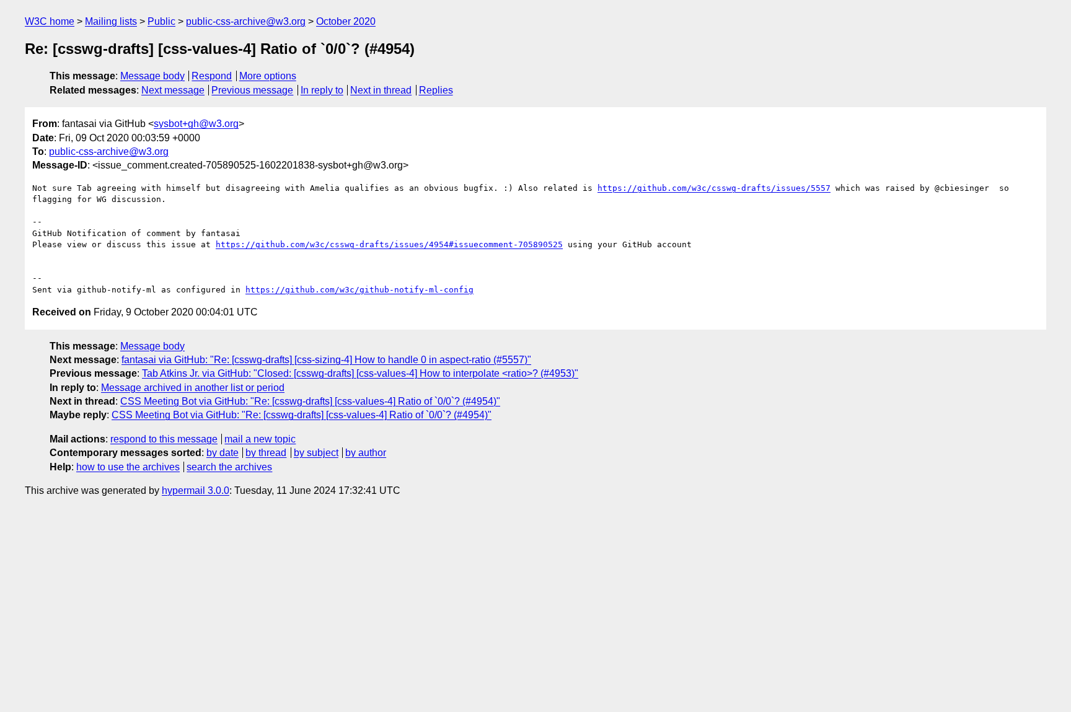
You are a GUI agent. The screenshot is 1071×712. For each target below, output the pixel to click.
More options (267, 76)
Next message (173, 90)
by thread (265, 452)
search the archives (229, 467)
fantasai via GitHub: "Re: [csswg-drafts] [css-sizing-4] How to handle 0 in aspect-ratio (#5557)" (326, 359)
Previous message (252, 90)
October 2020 (346, 21)
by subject (316, 452)
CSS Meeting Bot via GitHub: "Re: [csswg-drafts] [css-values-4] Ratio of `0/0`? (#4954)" (310, 401)
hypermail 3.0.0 (195, 490)
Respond (212, 76)
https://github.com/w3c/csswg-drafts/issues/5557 (714, 188)
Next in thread (381, 90)
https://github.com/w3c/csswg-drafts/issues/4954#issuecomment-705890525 (389, 244)
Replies (436, 90)
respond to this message (164, 439)
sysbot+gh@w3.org (196, 123)
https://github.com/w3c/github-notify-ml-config (359, 289)
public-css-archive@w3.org (246, 21)
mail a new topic (260, 439)
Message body (152, 76)
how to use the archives (128, 467)
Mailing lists (111, 21)
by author (365, 452)
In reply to (322, 90)
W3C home (49, 21)
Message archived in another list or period (192, 387)
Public (161, 21)
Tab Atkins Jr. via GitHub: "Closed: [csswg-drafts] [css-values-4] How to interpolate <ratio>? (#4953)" (360, 373)
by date (222, 452)
